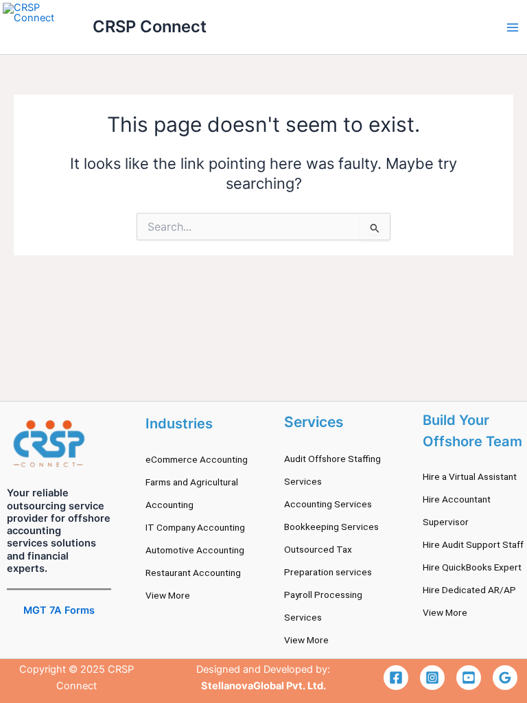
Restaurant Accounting (193, 572)
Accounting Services (328, 503)
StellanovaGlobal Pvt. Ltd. (263, 686)
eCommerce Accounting (196, 459)
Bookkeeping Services (331, 526)
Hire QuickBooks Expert (472, 567)
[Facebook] (396, 677)
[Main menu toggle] (512, 27)
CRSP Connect (150, 26)
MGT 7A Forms (59, 610)
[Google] (505, 677)
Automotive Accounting (194, 549)
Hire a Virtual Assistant (470, 476)
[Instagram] (432, 677)
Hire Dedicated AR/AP (469, 589)
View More (167, 595)
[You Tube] (468, 677)
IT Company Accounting (195, 527)
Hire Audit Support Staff (473, 544)
